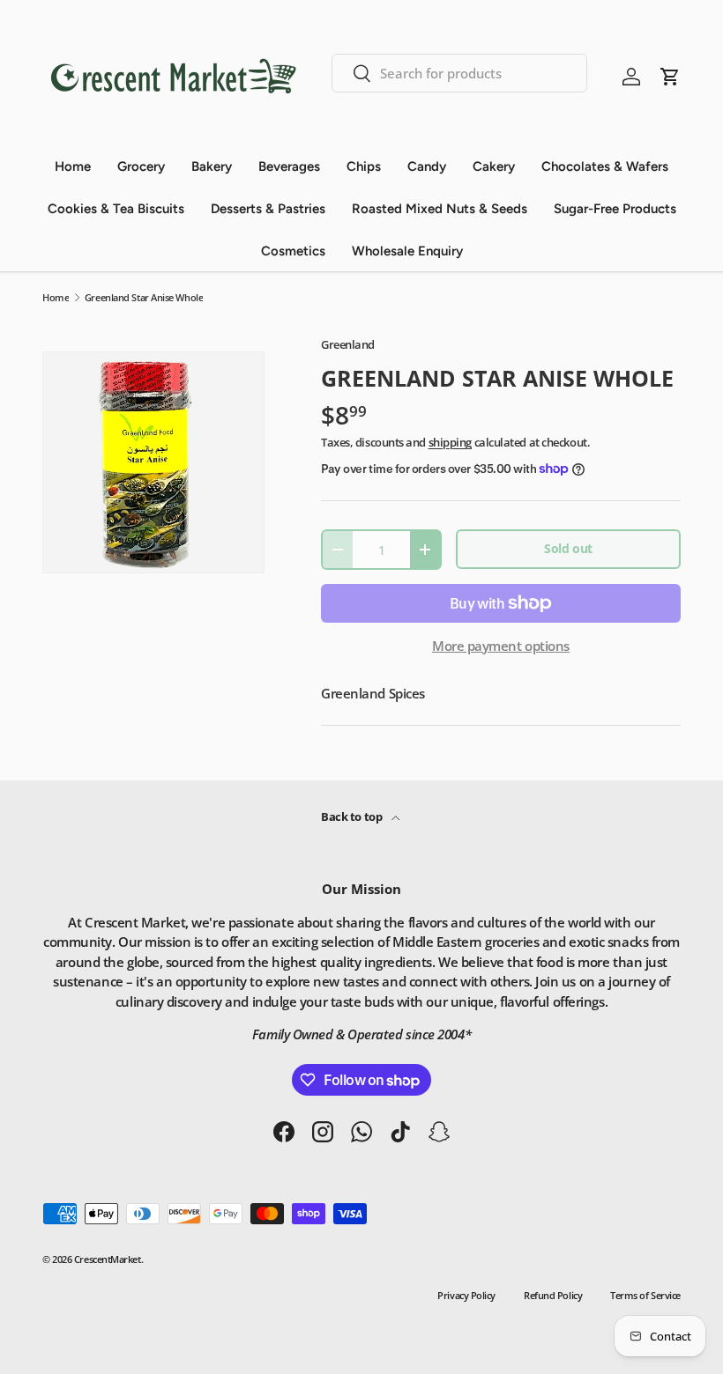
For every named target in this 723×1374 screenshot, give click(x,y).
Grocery (141, 166)
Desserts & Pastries (268, 209)
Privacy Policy (466, 1295)
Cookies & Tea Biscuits (116, 209)
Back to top (352, 816)
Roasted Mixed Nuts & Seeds (439, 209)
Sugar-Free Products (615, 209)
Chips (364, 166)
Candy (426, 166)
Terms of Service (645, 1295)
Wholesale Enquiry (407, 251)
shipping (450, 442)
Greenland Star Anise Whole (144, 297)
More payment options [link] (501, 645)
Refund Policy (553, 1295)
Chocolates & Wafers (604, 166)
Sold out (568, 548)
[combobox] (459, 73)
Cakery (494, 166)
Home (73, 166)
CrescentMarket (107, 1259)
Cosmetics (293, 251)
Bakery (211, 166)
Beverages (289, 166)
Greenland (348, 344)
